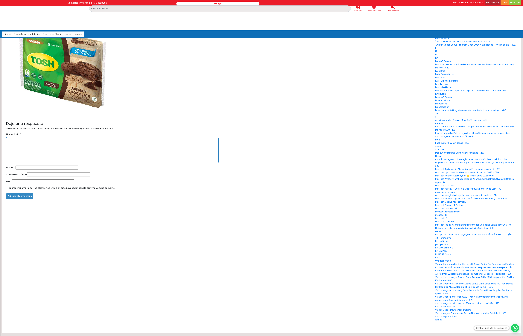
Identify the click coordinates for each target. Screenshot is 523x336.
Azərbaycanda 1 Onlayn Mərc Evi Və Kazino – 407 (461, 120)
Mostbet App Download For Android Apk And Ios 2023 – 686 (467, 172)
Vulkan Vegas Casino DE (448, 306)
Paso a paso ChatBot (53, 34)
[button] (515, 328)
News (438, 231)
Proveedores (477, 2)
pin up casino (442, 244)
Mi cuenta (358, 11)
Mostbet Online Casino (447, 208)
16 (436, 54)
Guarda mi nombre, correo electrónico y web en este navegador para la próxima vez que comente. (61, 188)
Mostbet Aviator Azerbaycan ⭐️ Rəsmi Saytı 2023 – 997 (464, 175)
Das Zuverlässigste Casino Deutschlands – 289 (459, 152)
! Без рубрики (442, 38)
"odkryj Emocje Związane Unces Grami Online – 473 (462, 41)
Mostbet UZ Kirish (444, 221)
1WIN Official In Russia (446, 80)
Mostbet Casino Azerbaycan (450, 201)
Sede (219, 3)
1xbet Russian (442, 107)
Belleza (439, 123)
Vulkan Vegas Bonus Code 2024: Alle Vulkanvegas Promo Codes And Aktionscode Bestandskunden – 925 (471, 298)
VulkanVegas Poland (446, 316)
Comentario (13, 134)
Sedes (505, 2)
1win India (440, 77)
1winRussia (440, 93)
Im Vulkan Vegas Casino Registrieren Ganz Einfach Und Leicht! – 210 (471, 159)
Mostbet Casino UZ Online (449, 205)
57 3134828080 (99, 2)
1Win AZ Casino (443, 61)
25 (436, 113)
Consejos (440, 149)
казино (438, 319)
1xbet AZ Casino (443, 97)
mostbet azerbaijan (445, 192)
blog (437, 139)
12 (436, 51)
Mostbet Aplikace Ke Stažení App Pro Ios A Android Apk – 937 (468, 169)
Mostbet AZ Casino (445, 185)
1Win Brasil (440, 71)
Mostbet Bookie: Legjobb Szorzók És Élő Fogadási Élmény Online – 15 (471, 198)
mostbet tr (441, 215)
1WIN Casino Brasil (444, 74)
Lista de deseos (374, 11)
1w (436, 57)
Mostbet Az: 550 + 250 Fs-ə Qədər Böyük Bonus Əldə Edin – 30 (468, 188)
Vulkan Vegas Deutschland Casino (453, 309)
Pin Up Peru (441, 251)
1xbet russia (441, 103)
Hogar (438, 156)
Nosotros (515, 2)
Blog (454, 2)
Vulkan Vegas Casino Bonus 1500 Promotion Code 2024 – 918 (467, 303)
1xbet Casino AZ (443, 100)
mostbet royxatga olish (447, 211)
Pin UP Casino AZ (444, 247)
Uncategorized (443, 260)
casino (438, 146)
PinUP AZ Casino (443, 254)
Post (437, 257)
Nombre (10, 167)
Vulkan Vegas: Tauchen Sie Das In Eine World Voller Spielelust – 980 (470, 313)
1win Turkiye (441, 84)
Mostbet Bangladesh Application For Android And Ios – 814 (466, 195)
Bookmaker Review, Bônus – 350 (452, 143)
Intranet (463, 2)
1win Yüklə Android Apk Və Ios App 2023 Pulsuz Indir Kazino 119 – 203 (470, 90)
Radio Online (393, 11)
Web (8, 181)
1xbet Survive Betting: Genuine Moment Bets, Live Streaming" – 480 (470, 110)
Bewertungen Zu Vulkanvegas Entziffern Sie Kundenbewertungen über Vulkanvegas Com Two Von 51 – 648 (472, 135)
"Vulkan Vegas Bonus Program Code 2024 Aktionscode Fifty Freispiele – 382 (475, 44)
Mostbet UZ (441, 218)
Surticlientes (492, 2)
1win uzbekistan (443, 87)
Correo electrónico (16, 174)
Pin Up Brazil (441, 241)
